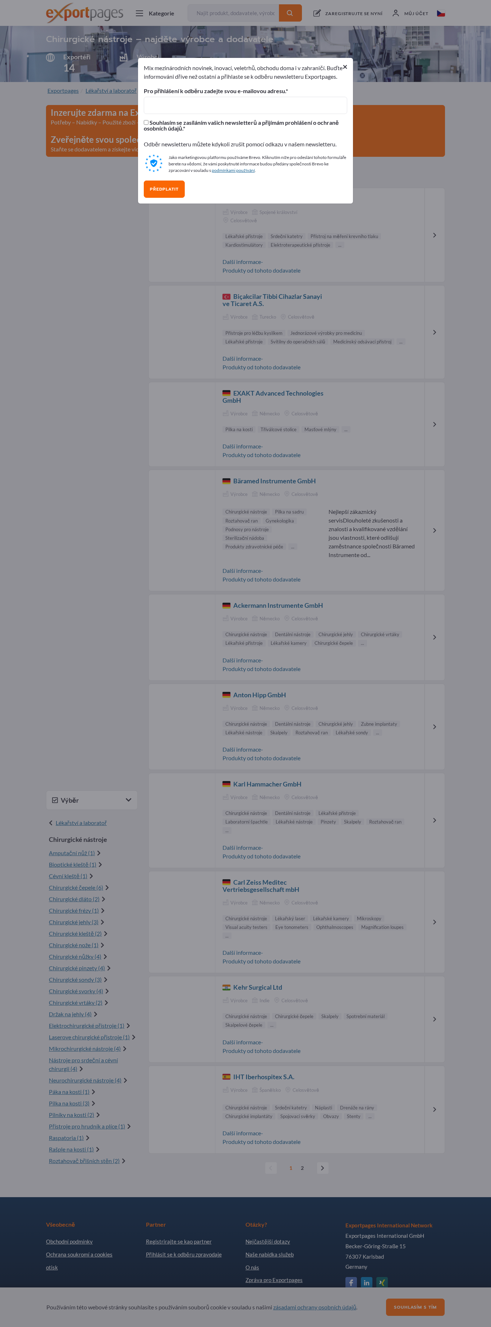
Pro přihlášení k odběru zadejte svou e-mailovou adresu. (215, 91)
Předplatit (164, 189)
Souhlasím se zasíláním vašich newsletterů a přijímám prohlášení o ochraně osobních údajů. (241, 125)
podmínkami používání (233, 170)
